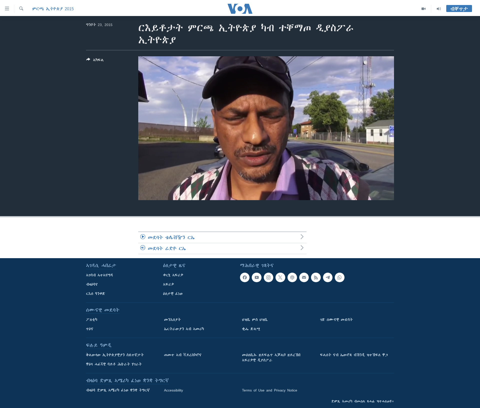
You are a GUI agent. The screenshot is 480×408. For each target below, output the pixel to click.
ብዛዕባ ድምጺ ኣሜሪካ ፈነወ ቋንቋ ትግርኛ (118, 390)
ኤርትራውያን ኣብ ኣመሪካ (184, 329)
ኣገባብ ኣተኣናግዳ (99, 275)
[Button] (95, 61)
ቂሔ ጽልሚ (251, 329)
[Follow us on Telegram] (327, 277)
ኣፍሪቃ (168, 284)
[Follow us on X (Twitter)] (280, 277)
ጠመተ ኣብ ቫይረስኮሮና (183, 355)
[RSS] (315, 277)
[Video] (423, 9)
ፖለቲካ (91, 319)
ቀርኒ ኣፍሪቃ (173, 275)
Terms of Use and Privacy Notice (269, 390)
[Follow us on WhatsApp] (339, 277)
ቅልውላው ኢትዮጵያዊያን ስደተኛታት (115, 355)
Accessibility (173, 390)
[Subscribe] (304, 277)
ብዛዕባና (92, 284)
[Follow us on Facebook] (245, 277)
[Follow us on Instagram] (268, 277)
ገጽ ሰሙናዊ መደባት (336, 319)
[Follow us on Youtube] (256, 277)
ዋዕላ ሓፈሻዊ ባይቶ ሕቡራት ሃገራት (114, 364)
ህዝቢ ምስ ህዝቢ (255, 319)
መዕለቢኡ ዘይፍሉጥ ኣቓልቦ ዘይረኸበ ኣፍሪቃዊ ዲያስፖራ (271, 357)
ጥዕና (89, 329)
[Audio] (438, 9)
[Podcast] (292, 277)
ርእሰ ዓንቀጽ (95, 293)
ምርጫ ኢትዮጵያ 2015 (53, 8)
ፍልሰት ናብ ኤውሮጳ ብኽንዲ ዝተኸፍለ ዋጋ (354, 355)
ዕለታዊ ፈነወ (172, 293)
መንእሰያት (172, 319)
